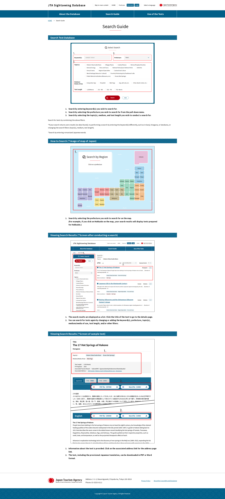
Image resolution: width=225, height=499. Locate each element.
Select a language (149, 5)
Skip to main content (101, 5)
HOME (114, 5)
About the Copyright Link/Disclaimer (165, 481)
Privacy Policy (145, 481)
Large (137, 5)
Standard (130, 5)
